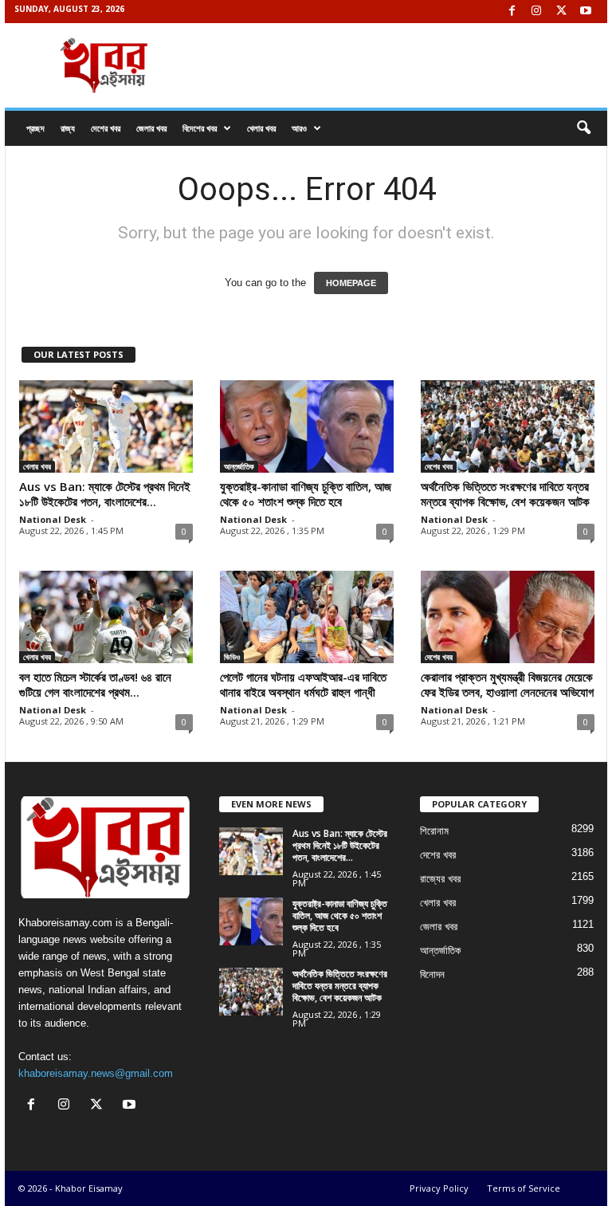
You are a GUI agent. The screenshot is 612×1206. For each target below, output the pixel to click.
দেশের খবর (105, 128)
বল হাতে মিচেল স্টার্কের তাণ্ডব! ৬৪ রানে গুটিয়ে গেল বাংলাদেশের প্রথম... (95, 684)
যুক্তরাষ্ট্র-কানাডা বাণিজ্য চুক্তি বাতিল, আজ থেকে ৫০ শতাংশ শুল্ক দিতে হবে (305, 493)
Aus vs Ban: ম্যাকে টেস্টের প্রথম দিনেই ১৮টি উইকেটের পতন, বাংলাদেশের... (104, 493)
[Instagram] (536, 11)
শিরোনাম (434, 831)
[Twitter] (561, 11)
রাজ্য (68, 128)
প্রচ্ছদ (35, 128)
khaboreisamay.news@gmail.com (95, 1073)
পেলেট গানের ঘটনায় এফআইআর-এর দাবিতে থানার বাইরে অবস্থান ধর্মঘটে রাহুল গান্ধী (303, 684)
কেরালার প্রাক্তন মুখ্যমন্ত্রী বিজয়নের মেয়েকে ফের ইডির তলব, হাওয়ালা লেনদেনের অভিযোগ (507, 684)
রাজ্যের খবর (440, 879)
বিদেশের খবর (199, 128)
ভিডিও (232, 656)
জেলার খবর (151, 128)
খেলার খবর (261, 128)
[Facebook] (511, 11)
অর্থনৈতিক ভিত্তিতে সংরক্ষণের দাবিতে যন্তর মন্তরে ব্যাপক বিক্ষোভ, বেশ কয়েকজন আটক (505, 493)
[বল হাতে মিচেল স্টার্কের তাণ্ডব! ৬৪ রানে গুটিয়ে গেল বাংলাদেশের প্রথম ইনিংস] (106, 617)
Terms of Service (523, 1188)
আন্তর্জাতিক (239, 466)
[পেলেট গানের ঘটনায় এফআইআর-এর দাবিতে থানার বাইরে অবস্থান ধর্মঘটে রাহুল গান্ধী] (307, 617)
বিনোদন (432, 974)
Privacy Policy (439, 1188)
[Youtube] (585, 11)
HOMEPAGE (351, 283)
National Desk (52, 519)
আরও (299, 128)
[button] (583, 128)
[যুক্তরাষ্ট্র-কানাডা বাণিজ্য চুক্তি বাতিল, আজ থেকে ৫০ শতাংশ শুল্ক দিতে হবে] (307, 426)
